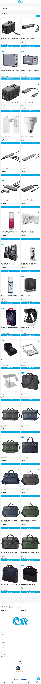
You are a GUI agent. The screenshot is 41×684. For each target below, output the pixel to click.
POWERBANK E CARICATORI (25, 293)
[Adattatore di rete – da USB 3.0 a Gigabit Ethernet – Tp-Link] (10, 123)
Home (2, 4)
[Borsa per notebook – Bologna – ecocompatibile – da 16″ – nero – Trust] (29, 599)
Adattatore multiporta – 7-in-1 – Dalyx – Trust (29, 165)
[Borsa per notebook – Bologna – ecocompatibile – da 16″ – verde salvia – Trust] (10, 662)
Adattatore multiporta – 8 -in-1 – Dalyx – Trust (10, 196)
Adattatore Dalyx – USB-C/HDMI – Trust (28, 101)
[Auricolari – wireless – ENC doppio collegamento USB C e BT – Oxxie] (29, 313)
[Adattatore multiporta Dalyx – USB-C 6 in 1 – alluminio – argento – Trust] (29, 186)
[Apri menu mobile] (1, 2)
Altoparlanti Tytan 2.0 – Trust (7, 260)
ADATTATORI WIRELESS (5, 134)
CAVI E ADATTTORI (23, 39)
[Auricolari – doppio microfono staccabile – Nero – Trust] (10, 313)
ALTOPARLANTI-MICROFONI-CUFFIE (26, 229)
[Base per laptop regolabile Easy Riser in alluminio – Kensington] (29, 345)
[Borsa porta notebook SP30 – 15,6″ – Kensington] (29, 662)
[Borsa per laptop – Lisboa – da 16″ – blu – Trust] (10, 567)
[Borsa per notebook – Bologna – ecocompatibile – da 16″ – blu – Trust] (10, 630)
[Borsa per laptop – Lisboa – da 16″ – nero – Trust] (29, 567)
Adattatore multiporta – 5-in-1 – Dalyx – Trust (10, 165)
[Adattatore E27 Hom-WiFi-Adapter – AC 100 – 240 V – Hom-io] (29, 123)
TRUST (21, 104)
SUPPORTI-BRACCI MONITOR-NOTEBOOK (28, 356)
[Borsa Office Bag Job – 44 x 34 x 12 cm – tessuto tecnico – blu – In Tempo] (10, 503)
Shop (5, 4)
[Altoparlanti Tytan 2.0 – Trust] (10, 250)
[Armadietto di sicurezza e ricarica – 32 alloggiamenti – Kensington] (29, 281)
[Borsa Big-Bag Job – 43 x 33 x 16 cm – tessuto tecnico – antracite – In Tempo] (10, 408)
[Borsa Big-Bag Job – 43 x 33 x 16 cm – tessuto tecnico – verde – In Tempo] (10, 440)
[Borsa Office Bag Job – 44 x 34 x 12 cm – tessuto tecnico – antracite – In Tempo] (29, 472)
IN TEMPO (3, 421)
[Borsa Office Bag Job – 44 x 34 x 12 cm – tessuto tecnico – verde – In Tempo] (29, 503)
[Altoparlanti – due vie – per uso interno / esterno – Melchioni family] (29, 218)
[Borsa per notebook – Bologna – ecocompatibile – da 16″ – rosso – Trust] (29, 630)
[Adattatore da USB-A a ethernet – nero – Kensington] (29, 28)
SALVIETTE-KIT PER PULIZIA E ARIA (7, 229)
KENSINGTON (22, 40)
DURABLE (22, 262)
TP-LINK (2, 136)
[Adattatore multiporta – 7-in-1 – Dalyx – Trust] (29, 154)
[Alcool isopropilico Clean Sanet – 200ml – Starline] (10, 218)
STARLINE (3, 231)
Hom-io (21, 136)
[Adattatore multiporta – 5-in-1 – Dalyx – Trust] (10, 154)
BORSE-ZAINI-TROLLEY (24, 388)
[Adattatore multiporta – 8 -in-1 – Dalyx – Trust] (10, 186)
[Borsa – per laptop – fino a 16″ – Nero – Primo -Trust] (29, 377)
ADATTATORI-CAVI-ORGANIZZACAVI (26, 102)
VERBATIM (3, 40)
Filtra (37, 16)
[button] (10, 46)
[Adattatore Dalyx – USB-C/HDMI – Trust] (29, 91)
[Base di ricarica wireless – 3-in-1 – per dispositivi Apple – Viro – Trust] (10, 345)
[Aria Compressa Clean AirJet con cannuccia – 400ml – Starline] (10, 281)
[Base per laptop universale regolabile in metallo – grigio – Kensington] (10, 377)
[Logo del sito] (20, 1)
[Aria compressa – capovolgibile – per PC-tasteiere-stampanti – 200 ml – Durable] (29, 250)
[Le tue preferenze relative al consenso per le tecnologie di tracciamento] (39, 513)
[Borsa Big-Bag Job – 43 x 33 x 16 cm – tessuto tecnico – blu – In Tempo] (29, 408)
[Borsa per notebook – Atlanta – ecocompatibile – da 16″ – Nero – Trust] (10, 599)
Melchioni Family (23, 231)
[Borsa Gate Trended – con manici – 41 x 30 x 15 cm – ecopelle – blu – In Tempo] (10, 472)
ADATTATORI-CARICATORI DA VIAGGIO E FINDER (10, 39)
